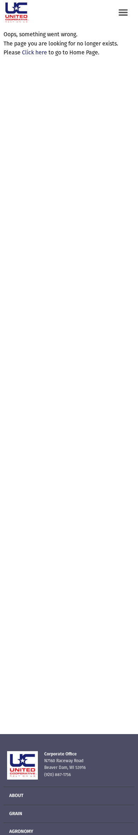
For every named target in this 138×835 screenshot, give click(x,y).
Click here (34, 53)
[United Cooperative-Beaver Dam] (17, 12)
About (16, 796)
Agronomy (21, 832)
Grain (15, 814)
